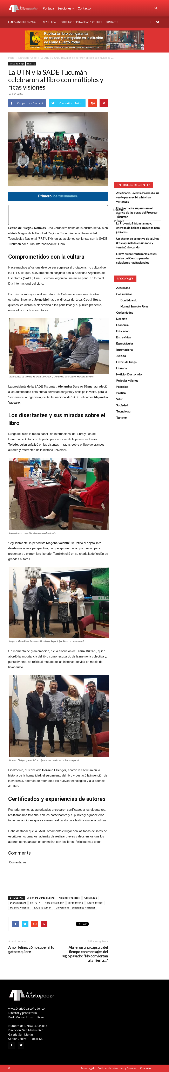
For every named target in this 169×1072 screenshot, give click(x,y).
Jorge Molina (75, 902)
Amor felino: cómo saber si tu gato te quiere (31, 949)
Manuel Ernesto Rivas (134, 306)
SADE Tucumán (42, 907)
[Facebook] (151, 22)
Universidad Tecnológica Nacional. (75, 907)
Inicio (11, 58)
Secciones (64, 8)
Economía (122, 325)
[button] (156, 8)
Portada (48, 8)
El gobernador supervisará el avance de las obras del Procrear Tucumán (136, 212)
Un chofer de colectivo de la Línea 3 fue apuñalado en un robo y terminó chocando (137, 243)
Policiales (122, 386)
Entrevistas (123, 337)
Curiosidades (124, 312)
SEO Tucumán (19, 1068)
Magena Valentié (19, 907)
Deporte (121, 318)
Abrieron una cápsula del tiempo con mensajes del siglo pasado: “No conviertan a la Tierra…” (85, 953)
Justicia (121, 355)
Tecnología (123, 411)
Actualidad (123, 288)
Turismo (121, 417)
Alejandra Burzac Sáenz (40, 897)
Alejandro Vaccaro (69, 897)
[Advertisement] (64, 213)
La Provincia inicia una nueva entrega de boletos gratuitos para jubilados (138, 228)
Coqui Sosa (90, 897)
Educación (122, 331)
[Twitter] (158, 22)
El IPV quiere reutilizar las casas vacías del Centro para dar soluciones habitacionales (136, 258)
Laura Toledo (95, 902)
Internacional (124, 349)
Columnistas (124, 294)
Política (121, 393)
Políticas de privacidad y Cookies (81, 21)
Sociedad (122, 405)
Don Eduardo (129, 300)
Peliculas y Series (127, 380)
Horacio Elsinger (54, 902)
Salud (119, 399)
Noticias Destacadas (129, 374)
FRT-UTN (35, 902)
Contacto (84, 8)
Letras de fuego (27, 58)
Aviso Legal (50, 21)
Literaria (31, 63)
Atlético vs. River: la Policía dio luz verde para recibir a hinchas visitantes (137, 197)
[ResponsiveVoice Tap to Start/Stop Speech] (58, 215)
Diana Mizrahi (18, 902)
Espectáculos (125, 343)
